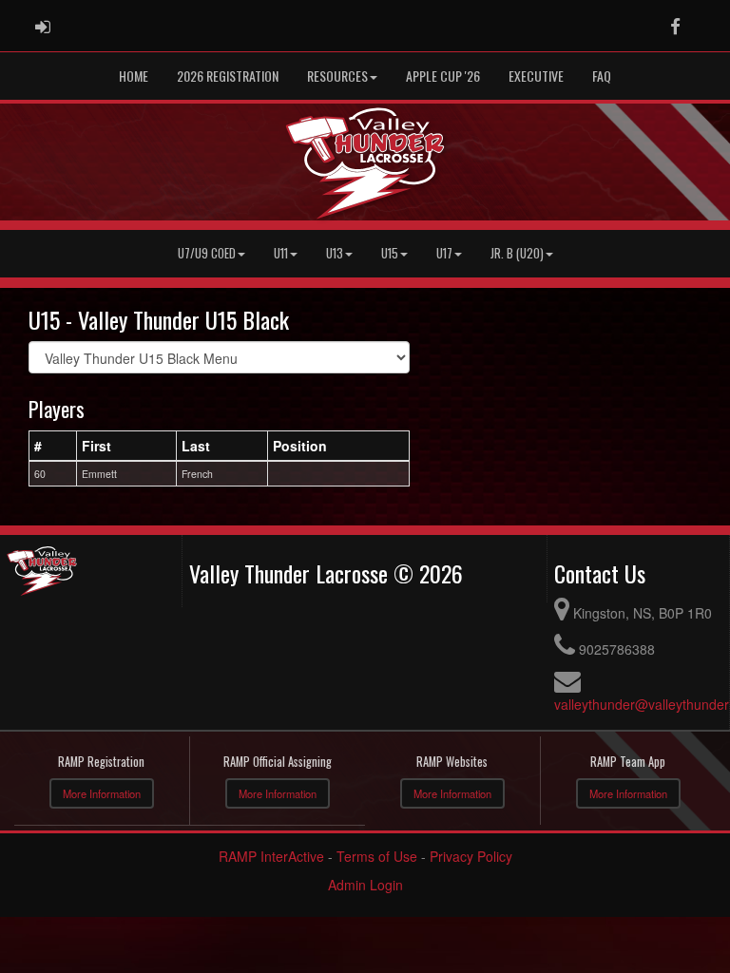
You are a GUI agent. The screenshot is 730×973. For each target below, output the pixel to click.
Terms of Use (376, 856)
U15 (389, 253)
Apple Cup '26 (443, 76)
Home (133, 76)
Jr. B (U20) (517, 253)
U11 (281, 253)
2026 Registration (228, 76)
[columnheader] (53, 445)
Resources (337, 76)
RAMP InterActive (271, 856)
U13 (334, 253)
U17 (444, 253)
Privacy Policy (471, 856)
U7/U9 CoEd (207, 253)
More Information (102, 793)
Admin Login (365, 884)
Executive (536, 76)
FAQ (601, 76)
